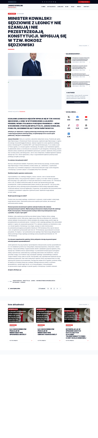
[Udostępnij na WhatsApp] (54, 288)
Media (79, 6)
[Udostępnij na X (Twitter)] (48, 288)
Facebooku (22, 111)
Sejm (66, 6)
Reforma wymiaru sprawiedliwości (45, 280)
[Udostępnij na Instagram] (51, 288)
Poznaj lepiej (77, 102)
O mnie (43, 6)
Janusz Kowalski (17, 280)
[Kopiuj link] (57, 288)
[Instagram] (51, 1)
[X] (42, 1)
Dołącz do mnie (84, 1)
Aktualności (51, 6)
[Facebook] (44, 1)
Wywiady (23, 282)
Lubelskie (60, 6)
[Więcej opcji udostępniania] (60, 288)
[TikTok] (49, 1)
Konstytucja (26, 280)
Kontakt (86, 6)
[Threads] (53, 1)
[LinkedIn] (55, 1)
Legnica (33, 280)
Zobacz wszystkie (83, 45)
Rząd (72, 6)
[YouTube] (46, 1)
